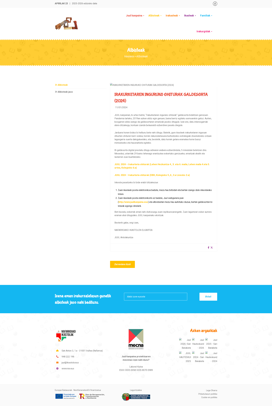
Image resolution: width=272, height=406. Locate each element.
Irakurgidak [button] (204, 31)
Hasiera (129, 56)
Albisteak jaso (65, 91)
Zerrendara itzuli (122, 264)
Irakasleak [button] (172, 15)
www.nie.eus (68, 368)
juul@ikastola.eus (70, 362)
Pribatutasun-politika (207, 394)
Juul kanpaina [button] (134, 15)
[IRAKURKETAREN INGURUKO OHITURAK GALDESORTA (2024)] (142, 85)
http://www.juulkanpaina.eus (133, 202)
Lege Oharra (211, 390)
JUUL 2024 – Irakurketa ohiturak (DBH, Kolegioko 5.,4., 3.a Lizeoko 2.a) (152, 175)
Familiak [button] (205, 15)
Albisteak (154, 15)
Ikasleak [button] (189, 15)
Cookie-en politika (209, 397)
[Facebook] (215, 4)
